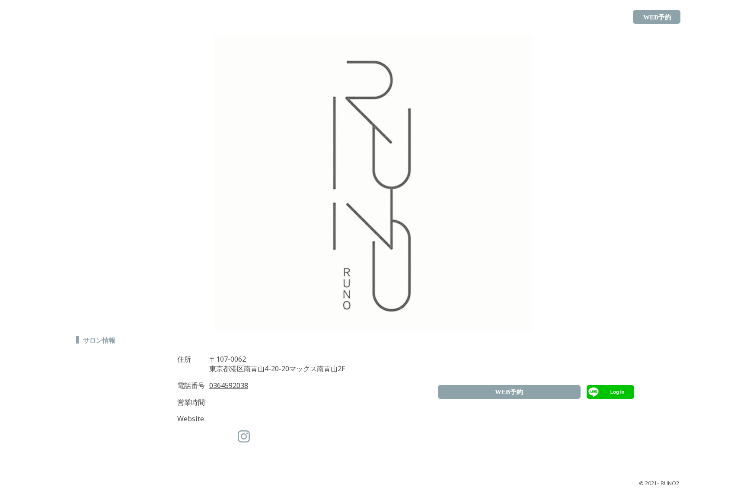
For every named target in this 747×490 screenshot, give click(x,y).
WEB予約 (509, 391)
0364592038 (228, 385)
